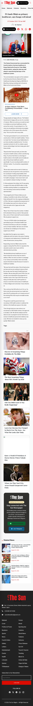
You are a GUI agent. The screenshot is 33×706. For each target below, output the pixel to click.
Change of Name (23, 666)
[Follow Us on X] (13, 692)
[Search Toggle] (30, 3)
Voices (21, 620)
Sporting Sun (22, 627)
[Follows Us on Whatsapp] (26, 29)
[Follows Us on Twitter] (22, 29)
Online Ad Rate (23, 660)
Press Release (23, 643)
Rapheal (19, 25)
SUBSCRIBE (16, 682)
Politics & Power (7, 627)
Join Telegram (17, 529)
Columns (16, 8)
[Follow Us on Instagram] (23, 692)
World (20, 623)
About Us (21, 657)
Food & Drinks (6, 640)
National (9, 8)
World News (22, 633)
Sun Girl (21, 647)
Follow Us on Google (24, 2)
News (3, 637)
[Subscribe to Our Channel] (16, 692)
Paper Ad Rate (23, 663)
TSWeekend (5, 666)
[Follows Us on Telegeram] (30, 29)
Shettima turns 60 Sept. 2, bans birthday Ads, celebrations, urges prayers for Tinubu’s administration (21, 546)
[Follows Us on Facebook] (18, 29)
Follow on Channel (17, 523)
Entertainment (6, 650)
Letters (4, 647)
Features (21, 637)
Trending (21, 653)
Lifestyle (4, 660)
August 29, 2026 (15, 550)
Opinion (4, 663)
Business (23, 8)
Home (3, 8)
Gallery (4, 643)
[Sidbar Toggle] (2, 3)
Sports (4, 633)
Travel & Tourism (23, 650)
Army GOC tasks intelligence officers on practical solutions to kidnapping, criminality (20, 556)
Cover (3, 623)
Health (4, 657)
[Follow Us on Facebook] (10, 692)
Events (4, 653)
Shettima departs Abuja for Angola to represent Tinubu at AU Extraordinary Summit (20, 567)
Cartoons (21, 640)
